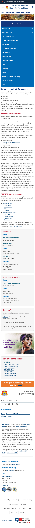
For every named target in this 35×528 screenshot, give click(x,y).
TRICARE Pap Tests (9, 370)
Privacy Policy (6, 500)
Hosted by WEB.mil (7, 520)
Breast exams (7, 205)
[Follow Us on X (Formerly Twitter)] (5, 404)
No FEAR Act (14, 512)
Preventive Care (7, 32)
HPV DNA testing (8, 207)
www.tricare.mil (5, 424)
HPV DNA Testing (8, 372)
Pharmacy (5, 69)
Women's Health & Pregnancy (11, 77)
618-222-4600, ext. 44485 (9, 286)
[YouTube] (9, 404)
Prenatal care (7, 220)
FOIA (29, 508)
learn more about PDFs (12, 453)
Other (3, 85)
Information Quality (27, 500)
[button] (7, 3)
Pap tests (6, 211)
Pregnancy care (8, 218)
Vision (4, 73)
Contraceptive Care (8, 36)
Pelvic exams (7, 209)
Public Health (6, 53)
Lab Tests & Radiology (9, 49)
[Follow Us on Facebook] (1, 404)
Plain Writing (23, 504)
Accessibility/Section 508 (10, 508)
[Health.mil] (9, 489)
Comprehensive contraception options (11, 142)
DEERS (20, 385)
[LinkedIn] (13, 404)
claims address (16, 464)
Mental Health (6, 45)
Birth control (7, 214)
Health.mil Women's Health (10, 375)
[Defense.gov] (4, 489)
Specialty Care (6, 57)
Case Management (7, 61)
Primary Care (6, 28)
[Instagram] (17, 404)
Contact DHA (5, 485)
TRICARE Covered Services (10, 373)
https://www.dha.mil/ (7, 476)
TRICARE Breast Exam (9, 368)
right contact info (10, 470)
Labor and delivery (8, 216)
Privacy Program (16, 500)
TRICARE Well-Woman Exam (11, 366)
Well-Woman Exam (7, 203)
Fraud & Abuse (22, 508)
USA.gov (22, 512)
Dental (4, 65)
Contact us (5, 317)
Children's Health (7, 81)
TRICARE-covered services (15, 226)
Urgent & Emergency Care (10, 40)
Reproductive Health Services (10, 212)
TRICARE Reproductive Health (11, 364)
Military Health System (21, 426)
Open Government (13, 504)
